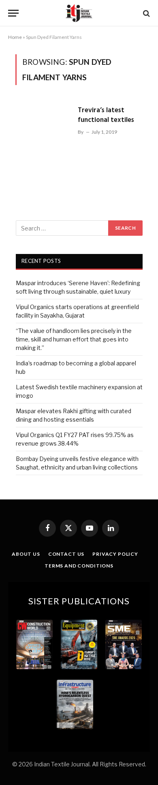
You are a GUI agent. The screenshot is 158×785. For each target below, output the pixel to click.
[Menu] (13, 13)
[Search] (145, 13)
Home (15, 37)
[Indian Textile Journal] (79, 13)
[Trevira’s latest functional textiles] (43, 140)
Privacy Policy (115, 554)
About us (26, 554)
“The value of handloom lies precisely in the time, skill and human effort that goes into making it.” (74, 339)
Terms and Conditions (79, 566)
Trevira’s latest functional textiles (106, 115)
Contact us (66, 554)
